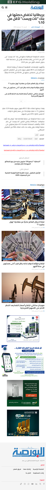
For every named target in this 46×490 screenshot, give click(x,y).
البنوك (36, 138)
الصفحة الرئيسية (38, 469)
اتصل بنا (28, 473)
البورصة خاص (35, 27)
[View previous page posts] (25, 101)
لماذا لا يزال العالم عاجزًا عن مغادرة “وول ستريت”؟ (26, 83)
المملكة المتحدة (28, 138)
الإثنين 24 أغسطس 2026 (37, 228)
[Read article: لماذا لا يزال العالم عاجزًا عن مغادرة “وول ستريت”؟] (23, 204)
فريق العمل (17, 469)
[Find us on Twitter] (40, 484)
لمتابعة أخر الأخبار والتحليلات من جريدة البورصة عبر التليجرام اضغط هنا (24, 150)
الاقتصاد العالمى (7, 217)
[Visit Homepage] (36, 7)
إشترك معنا (27, 469)
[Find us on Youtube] (32, 484)
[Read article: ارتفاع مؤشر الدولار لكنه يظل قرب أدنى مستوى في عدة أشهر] (23, 246)
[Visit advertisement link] (23, 2)
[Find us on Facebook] (43, 484)
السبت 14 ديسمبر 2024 (20, 27)
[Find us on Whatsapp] (28, 484)
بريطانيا (19, 138)
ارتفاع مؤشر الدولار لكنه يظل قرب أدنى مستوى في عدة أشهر (24, 88)
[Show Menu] (6, 7)
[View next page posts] (21, 101)
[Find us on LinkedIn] (36, 484)
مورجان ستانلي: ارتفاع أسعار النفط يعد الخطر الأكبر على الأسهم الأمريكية (24, 95)
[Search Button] (3, 7)
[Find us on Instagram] (25, 484)
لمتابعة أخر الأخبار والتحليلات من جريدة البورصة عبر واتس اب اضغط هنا (23, 145)
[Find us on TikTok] (21, 484)
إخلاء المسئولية (38, 473)
